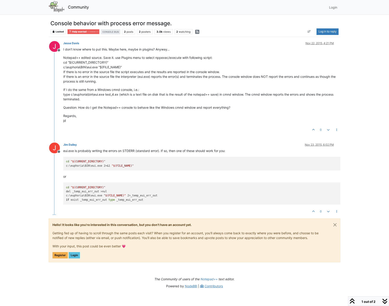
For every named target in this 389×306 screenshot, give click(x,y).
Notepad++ (209, 279)
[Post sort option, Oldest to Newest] (309, 31)
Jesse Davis (71, 43)
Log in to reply (328, 31)
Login (74, 255)
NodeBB (191, 286)
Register (60, 255)
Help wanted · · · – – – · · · (85, 31)
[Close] (335, 225)
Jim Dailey (70, 144)
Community (78, 7)
